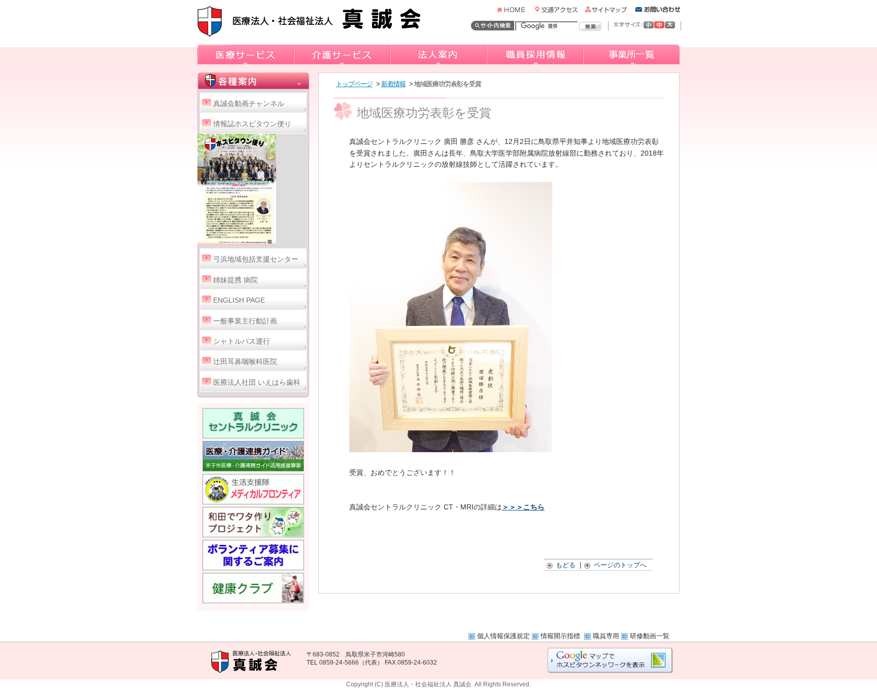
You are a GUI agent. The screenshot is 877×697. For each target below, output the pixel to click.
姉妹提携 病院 (235, 280)
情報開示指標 (561, 636)
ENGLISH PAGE (239, 300)
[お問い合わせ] (658, 9)
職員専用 (606, 636)
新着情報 (393, 84)
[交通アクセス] (559, 9)
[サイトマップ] (609, 9)
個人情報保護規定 (503, 636)
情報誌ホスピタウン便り (252, 124)
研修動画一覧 (649, 636)
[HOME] (515, 9)
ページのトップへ (620, 565)
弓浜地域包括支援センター (255, 259)
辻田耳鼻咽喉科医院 (245, 361)
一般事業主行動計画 (245, 321)
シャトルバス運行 (241, 341)
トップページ (354, 84)
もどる (566, 565)
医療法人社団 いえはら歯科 (256, 382)
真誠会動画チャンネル (248, 103)
